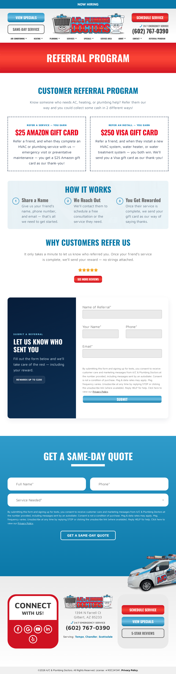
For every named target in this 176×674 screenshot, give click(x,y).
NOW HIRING (88, 4)
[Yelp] (33, 639)
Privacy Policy (100, 391)
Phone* (131, 327)
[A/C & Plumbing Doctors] (88, 24)
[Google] (28, 629)
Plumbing (54, 38)
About (120, 38)
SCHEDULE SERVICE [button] (142, 609)
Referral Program (157, 38)
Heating (37, 38)
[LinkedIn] (48, 629)
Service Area (106, 38)
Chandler (91, 636)
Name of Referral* (96, 307)
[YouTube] (38, 629)
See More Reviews (88, 279)
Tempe (79, 636)
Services (70, 38)
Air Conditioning (18, 38)
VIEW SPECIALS (26, 17)
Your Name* (91, 327)
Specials (87, 38)
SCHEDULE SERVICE (149, 17)
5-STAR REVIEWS (142, 633)
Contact (136, 38)
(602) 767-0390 (150, 31)
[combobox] (88, 500)
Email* (87, 346)
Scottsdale (106, 636)
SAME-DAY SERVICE (26, 29)
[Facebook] (18, 629)
